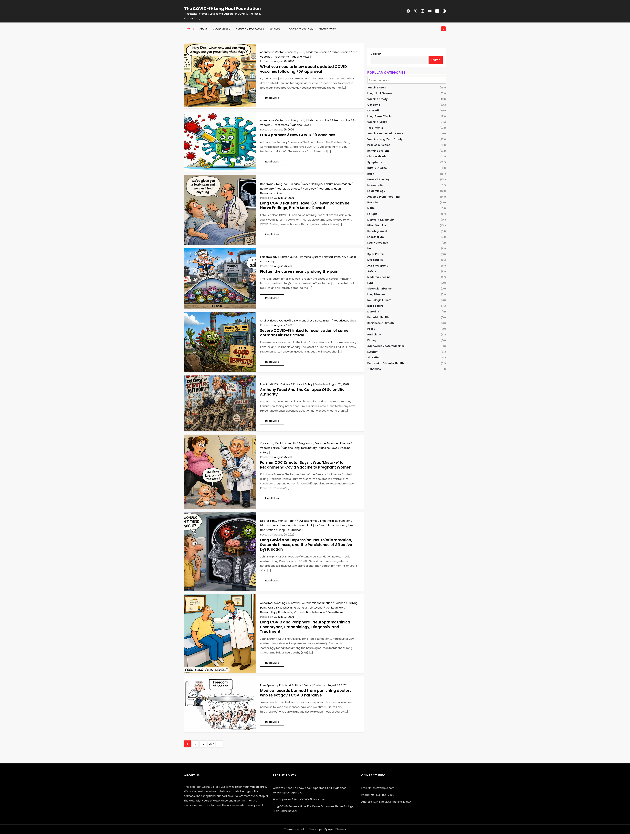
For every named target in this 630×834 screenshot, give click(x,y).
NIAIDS (273, 384)
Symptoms (374, 162)
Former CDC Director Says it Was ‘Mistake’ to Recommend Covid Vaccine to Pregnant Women (305, 465)
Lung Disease (376, 294)
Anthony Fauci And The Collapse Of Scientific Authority (302, 392)
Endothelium (375, 237)
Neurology (309, 189)
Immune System (310, 257)
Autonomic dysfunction (317, 603)
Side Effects (375, 357)
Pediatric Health (285, 443)
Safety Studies (377, 168)
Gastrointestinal (312, 607)
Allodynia (294, 603)
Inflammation (376, 185)
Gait (297, 607)
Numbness (285, 612)
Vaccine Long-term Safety (299, 448)
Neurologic (267, 189)
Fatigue (372, 214)
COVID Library (221, 28)
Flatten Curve (289, 257)
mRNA (371, 208)
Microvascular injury (305, 525)
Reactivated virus (345, 320)
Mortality (373, 311)
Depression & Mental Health (278, 521)
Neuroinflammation (338, 184)
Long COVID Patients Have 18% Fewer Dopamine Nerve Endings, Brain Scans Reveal (304, 206)
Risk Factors (375, 306)
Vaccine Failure (270, 448)
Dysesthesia (284, 607)
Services (275, 28)
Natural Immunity (335, 257)
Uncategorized (377, 231)
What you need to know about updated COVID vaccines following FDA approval (303, 69)
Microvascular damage (275, 525)
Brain (370, 173)
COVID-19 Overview (301, 28)
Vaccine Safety (377, 99)
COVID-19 (285, 320)
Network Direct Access (250, 28)
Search (376, 54)
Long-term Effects (379, 116)
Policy (308, 384)
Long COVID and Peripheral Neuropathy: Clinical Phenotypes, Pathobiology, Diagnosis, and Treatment (305, 627)
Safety (371, 271)
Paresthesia (335, 612)
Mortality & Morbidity (381, 219)
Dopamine (266, 184)
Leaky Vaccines (377, 242)
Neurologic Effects (288, 189)
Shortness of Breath (380, 323)
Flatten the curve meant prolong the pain (299, 271)
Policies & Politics (291, 384)
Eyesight (372, 351)
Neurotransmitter (271, 193)
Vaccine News (300, 57)
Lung (370, 283)
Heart (371, 248)
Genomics (374, 369)
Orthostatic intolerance (309, 612)
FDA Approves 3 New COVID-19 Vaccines (297, 135)
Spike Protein (376, 254)
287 (212, 744)
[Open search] (443, 28)
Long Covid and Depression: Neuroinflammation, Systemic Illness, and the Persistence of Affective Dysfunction (306, 544)
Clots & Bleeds (376, 156)
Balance (340, 603)
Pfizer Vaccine (341, 52)
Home (190, 28)
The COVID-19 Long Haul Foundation (222, 8)
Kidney (371, 340)
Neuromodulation (329, 189)
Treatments (281, 57)
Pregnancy (306, 443)
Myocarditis (375, 260)
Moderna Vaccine (317, 52)
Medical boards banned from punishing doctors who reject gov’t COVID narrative (305, 693)
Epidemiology (268, 257)
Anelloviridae (268, 320)
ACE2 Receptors (377, 265)
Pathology (374, 334)
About (203, 28)
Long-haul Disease (288, 184)
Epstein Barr (323, 320)
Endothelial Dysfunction (335, 521)
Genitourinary (335, 607)
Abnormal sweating (272, 603)
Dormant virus (303, 320)
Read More (272, 98)
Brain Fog (373, 202)
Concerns (266, 443)
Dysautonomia (308, 521)
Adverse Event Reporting (383, 196)
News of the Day (378, 179)
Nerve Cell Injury (312, 184)
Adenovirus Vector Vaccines (278, 52)
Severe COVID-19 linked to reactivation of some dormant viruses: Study (304, 333)
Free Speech (268, 685)
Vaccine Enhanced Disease (332, 443)
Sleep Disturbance (290, 530)
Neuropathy (267, 612)
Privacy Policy (327, 28)
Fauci (263, 384)
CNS (270, 607)
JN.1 (301, 52)
